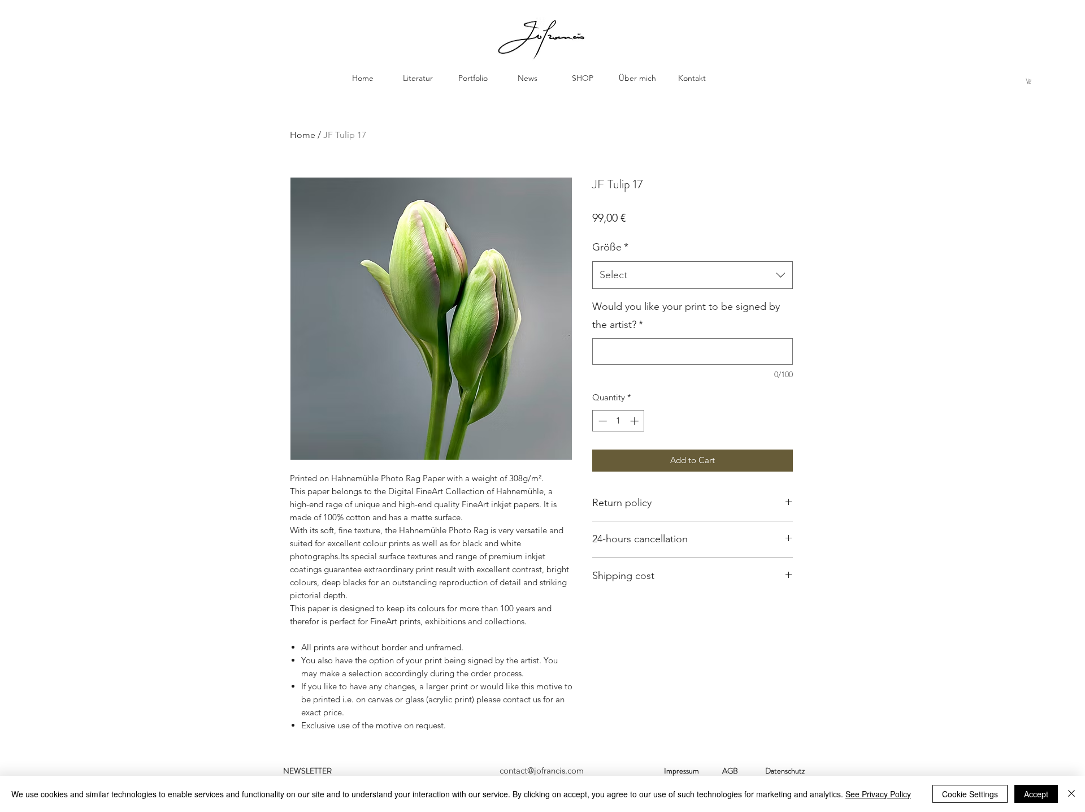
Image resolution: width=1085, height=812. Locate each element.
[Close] (1071, 794)
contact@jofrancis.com (542, 770)
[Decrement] (601, 421)
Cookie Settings (970, 794)
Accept (1036, 794)
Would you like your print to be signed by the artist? (686, 315)
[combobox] (692, 275)
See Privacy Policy (878, 794)
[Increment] (635, 421)
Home (302, 134)
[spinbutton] (618, 421)
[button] (1029, 81)
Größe (610, 247)
